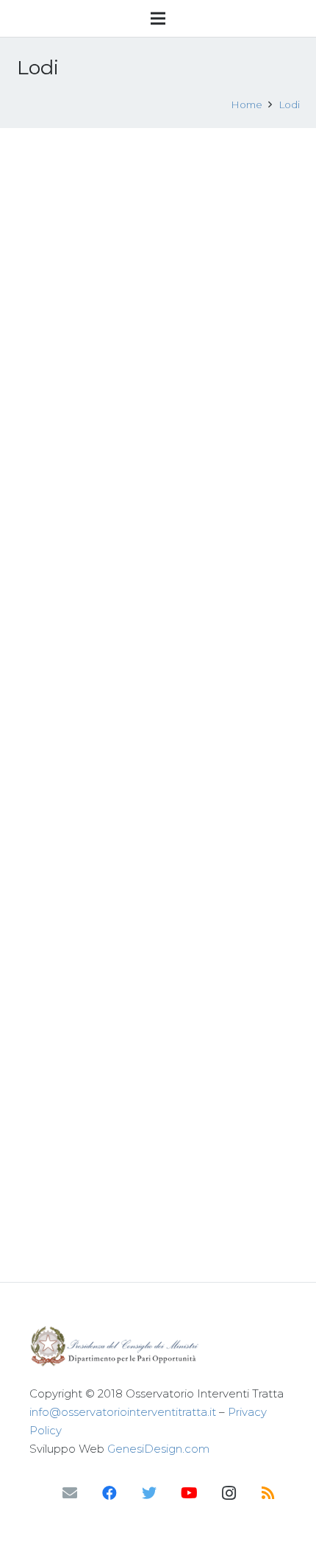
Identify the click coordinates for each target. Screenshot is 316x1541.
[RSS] (268, 1493)
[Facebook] (109, 1493)
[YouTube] (188, 1493)
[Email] (69, 1493)
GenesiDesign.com (158, 1449)
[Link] (158, 1346)
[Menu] (158, 18)
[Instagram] (228, 1493)
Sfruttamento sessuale (180, 431)
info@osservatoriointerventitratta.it (122, 1412)
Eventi (121, 202)
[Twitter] (149, 1493)
